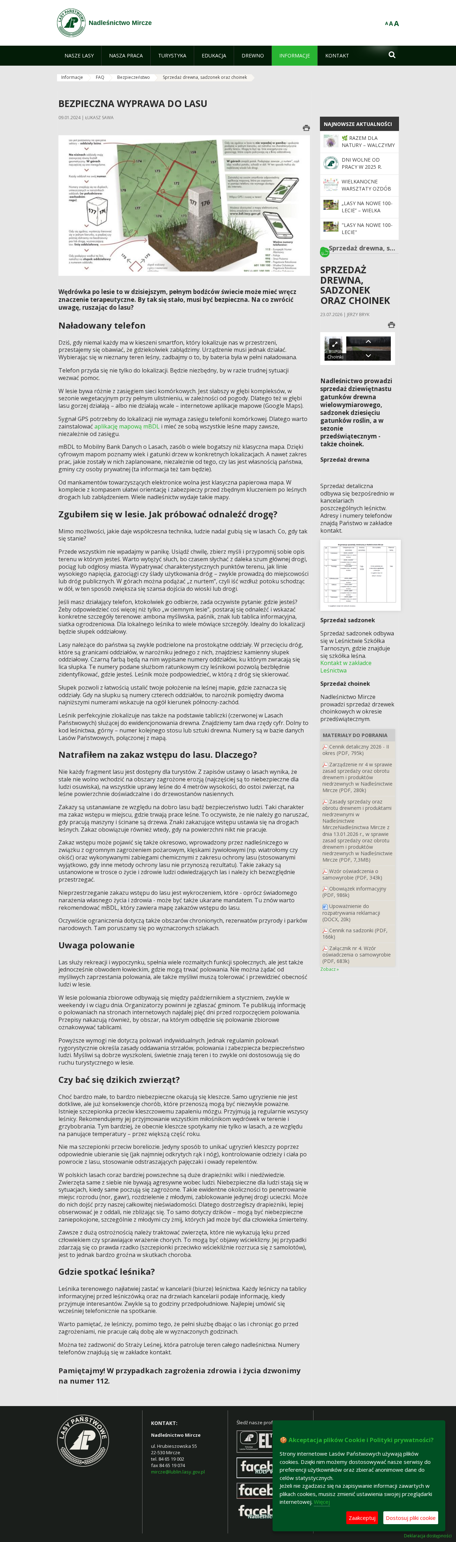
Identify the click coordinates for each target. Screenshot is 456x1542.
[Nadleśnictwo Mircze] (71, 23)
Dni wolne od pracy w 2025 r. (362, 163)
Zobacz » (329, 969)
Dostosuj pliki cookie (411, 1517)
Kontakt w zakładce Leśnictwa (346, 666)
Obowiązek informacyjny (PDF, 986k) (354, 891)
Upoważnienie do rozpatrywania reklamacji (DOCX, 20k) (351, 912)
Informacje (72, 77)
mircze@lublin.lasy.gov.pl (178, 1472)
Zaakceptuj (362, 1517)
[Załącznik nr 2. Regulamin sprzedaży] (325, 888)
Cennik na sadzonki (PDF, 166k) (355, 933)
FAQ (100, 77)
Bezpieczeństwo (133, 77)
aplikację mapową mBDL (127, 426)
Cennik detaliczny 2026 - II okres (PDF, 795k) (355, 749)
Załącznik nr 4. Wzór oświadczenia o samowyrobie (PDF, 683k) (356, 954)
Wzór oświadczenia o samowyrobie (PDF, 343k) (352, 874)
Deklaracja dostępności (428, 1535)
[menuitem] (79, 56)
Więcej (322, 1501)
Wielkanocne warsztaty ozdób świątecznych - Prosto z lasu (366, 192)
